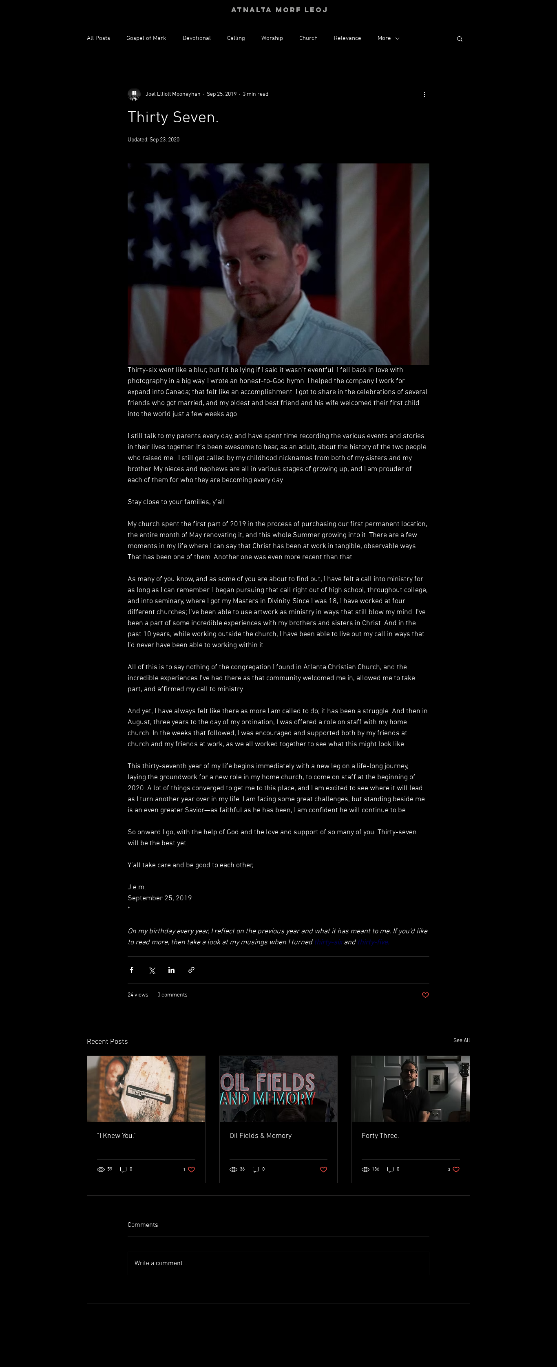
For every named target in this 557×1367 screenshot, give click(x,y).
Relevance (347, 38)
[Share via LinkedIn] (171, 970)
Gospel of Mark (146, 38)
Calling (236, 38)
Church (308, 38)
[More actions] (424, 94)
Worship (272, 38)
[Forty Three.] (411, 1089)
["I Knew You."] (146, 1089)
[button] (460, 38)
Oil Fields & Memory (261, 1136)
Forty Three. (380, 1136)
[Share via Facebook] (131, 970)
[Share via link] (191, 970)
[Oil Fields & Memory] (279, 1089)
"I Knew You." (116, 1136)
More (384, 38)
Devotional (197, 38)
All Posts (98, 38)
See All (461, 1040)
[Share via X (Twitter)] (151, 970)
